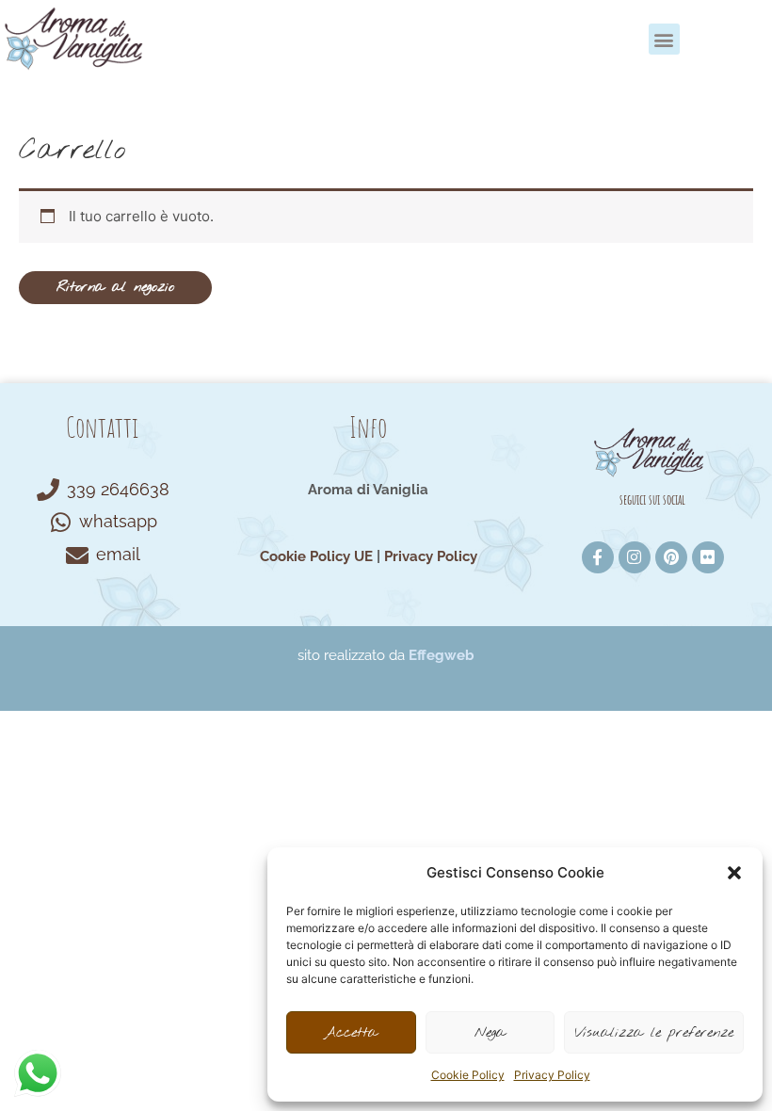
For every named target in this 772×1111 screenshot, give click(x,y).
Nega (490, 1032)
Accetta (351, 1032)
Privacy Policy (552, 1075)
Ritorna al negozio (115, 287)
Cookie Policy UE (316, 556)
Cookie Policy (468, 1075)
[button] (734, 872)
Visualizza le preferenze (653, 1032)
